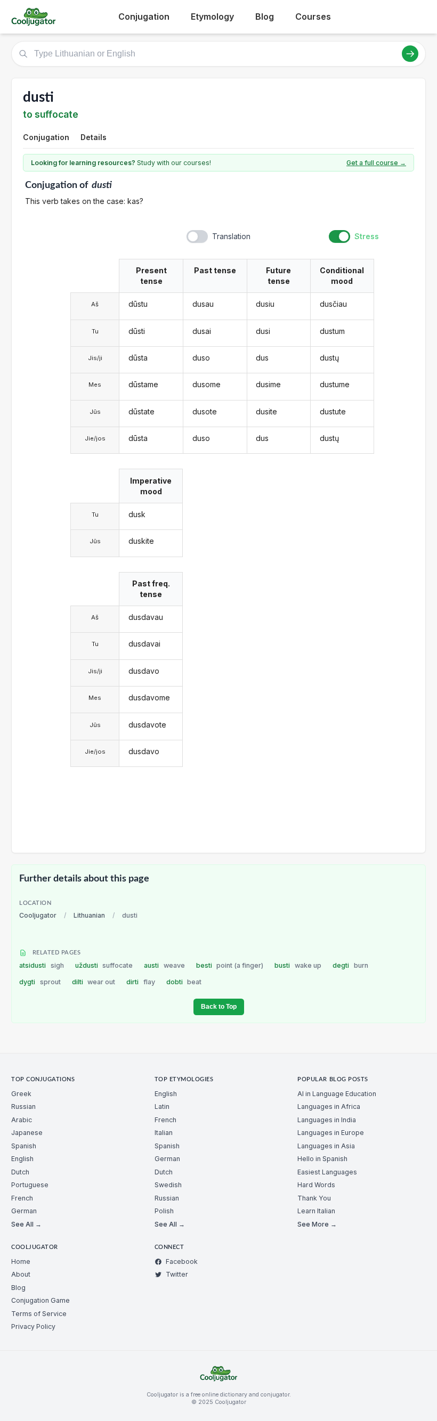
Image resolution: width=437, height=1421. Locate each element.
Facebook (182, 1261)
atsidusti (41, 965)
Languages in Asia (326, 1146)
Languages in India (326, 1120)
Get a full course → (376, 163)
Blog (264, 16)
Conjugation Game (40, 1300)
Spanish (23, 1146)
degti (350, 965)
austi (164, 965)
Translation (231, 236)
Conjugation (143, 16)
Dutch (20, 1172)
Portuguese (29, 1185)
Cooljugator (37, 915)
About (20, 1274)
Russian (23, 1106)
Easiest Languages (327, 1172)
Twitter (177, 1274)
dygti (40, 982)
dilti (94, 982)
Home (20, 1261)
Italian (164, 1133)
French (22, 1198)
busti (297, 965)
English (22, 1159)
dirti (140, 982)
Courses (313, 16)
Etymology (212, 16)
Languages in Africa (328, 1106)
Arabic (21, 1120)
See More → (317, 1224)
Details (93, 137)
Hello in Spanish (322, 1159)
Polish (164, 1211)
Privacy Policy (33, 1326)
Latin (162, 1106)
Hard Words (316, 1185)
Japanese (27, 1133)
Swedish (168, 1185)
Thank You (314, 1198)
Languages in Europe (330, 1133)
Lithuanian (89, 915)
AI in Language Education (336, 1094)
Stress (366, 236)
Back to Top (219, 1006)
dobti (184, 982)
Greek (21, 1094)
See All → (26, 1224)
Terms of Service (39, 1314)
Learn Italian (316, 1211)
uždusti (104, 965)
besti (230, 965)
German (24, 1211)
